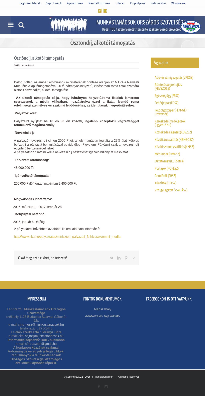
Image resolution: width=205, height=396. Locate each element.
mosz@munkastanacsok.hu (44, 324)
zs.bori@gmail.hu (44, 343)
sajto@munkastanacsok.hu (44, 336)
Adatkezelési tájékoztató (102, 316)
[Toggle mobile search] (21, 25)
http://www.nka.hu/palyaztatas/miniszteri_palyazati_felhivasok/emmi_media (67, 236)
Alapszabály (102, 309)
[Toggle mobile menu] (11, 25)
